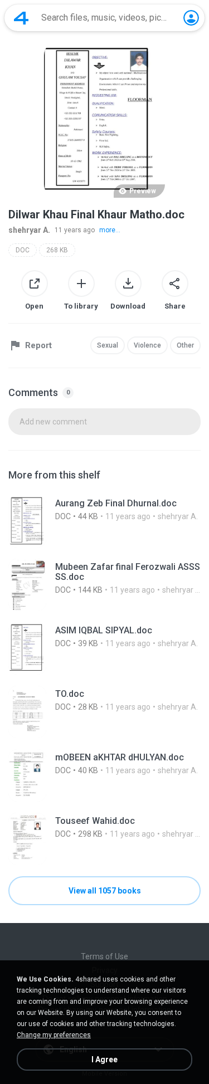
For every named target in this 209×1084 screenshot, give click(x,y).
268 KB (57, 250)
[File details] (104, 521)
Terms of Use (104, 956)
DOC (23, 250)
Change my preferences (54, 1035)
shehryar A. (29, 230)
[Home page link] (21, 18)
